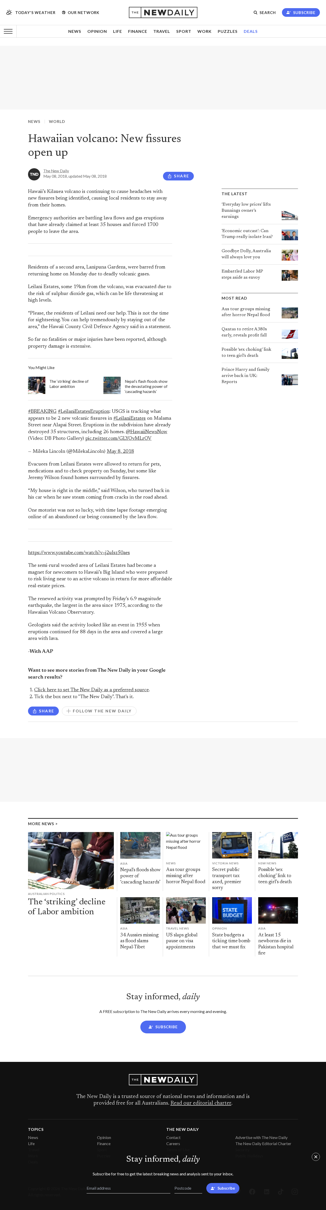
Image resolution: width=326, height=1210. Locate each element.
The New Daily (56, 170)
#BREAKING (42, 411)
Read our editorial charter (200, 1103)
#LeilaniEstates (129, 418)
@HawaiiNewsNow (146, 432)
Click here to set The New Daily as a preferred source (91, 690)
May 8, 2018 (120, 451)
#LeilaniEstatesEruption (83, 411)
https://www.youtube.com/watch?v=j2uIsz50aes (79, 553)
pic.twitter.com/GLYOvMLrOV (118, 438)
